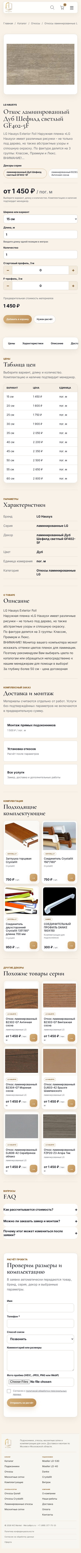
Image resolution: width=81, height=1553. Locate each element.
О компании (48, 1493)
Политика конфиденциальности (19, 1531)
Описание (57, 343)
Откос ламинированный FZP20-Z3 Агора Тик (59, 1151)
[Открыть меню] (72, 8)
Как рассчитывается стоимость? (28, 1209)
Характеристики (32, 343)
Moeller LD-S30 (50, 1461)
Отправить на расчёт (21, 1402)
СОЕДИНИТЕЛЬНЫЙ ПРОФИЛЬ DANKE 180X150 (57, 927)
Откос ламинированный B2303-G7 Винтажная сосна (59, 1022)
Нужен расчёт (45, 319)
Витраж (46, 1482)
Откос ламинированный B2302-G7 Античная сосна (21, 1022)
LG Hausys (10, 104)
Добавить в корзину (17, 319)
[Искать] (52, 7)
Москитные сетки (14, 1476)
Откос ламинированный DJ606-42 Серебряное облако (21, 1153)
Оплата (46, 1509)
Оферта (8, 1542)
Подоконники (12, 1466)
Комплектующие (14, 1482)
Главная (8, 23)
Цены (11, 343)
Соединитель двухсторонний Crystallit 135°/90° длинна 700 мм (17, 928)
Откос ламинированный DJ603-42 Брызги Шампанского (59, 1088)
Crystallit (47, 1476)
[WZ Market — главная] (11, 7)
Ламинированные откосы (19, 1504)
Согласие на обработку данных (19, 1537)
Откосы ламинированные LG (61, 23)
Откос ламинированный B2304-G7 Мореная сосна (21, 1088)
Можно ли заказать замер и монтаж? (31, 1221)
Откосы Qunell (12, 1493)
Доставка (47, 1504)
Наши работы (49, 1498)
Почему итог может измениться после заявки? (33, 1233)
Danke (45, 1471)
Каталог (22, 23)
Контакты (47, 1514)
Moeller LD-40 (50, 1466)
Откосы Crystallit (14, 1498)
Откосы (35, 23)
